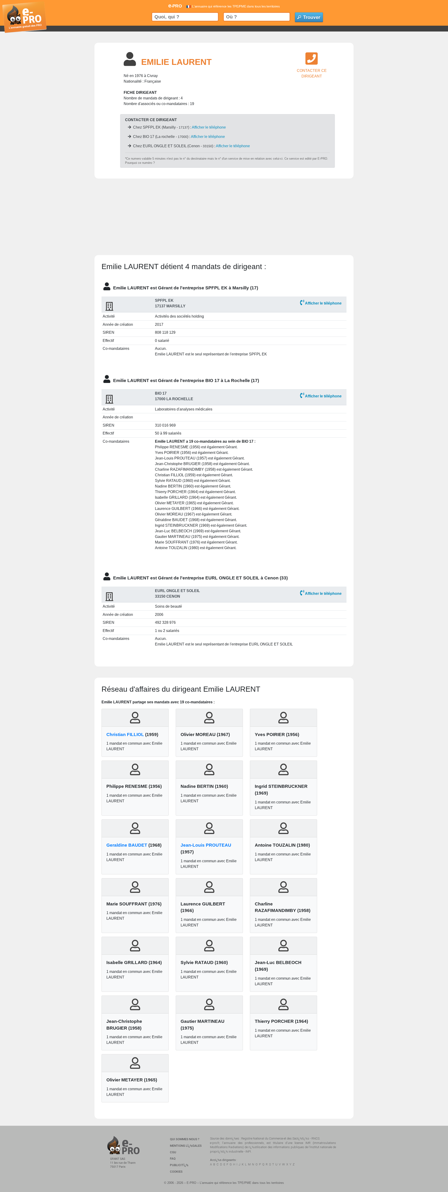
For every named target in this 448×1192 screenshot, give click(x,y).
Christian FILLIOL (125, 734)
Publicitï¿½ (179, 1165)
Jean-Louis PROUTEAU (206, 845)
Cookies (176, 1171)
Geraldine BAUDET (126, 845)
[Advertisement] (224, 211)
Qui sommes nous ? (184, 1139)
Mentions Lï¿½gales (186, 1145)
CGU (173, 1152)
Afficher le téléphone (209, 127)
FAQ (172, 1158)
